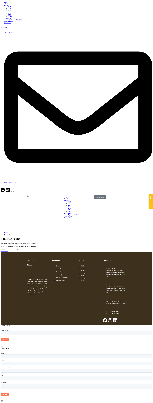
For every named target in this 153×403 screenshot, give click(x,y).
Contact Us (7, 23)
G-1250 (10, 16)
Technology (7, 18)
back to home (4, 251)
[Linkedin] (7, 190)
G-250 (9, 11)
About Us (7, 4)
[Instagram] (12, 190)
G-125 (9, 10)
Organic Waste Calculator (15, 19)
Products (6, 5)
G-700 (9, 15)
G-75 (9, 8)
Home (6, 2)
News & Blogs (8, 21)
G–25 (9, 7)
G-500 (9, 13)
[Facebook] (3, 190)
